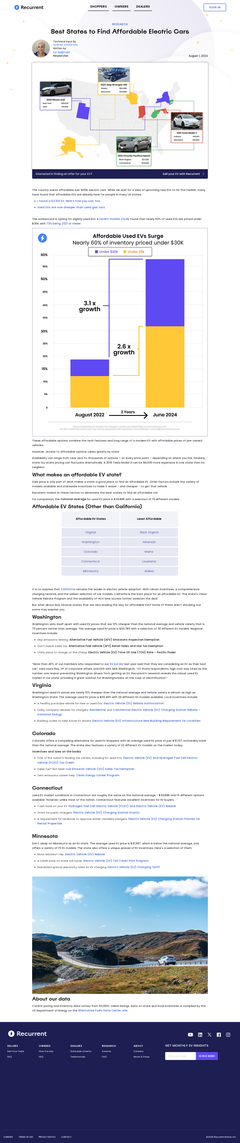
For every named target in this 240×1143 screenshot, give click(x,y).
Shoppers (98, 6)
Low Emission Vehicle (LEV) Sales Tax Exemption (100, 769)
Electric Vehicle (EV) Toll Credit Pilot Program (116, 861)
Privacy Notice (47, 1136)
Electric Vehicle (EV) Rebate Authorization (134, 703)
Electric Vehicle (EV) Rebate (85, 854)
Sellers (12, 1046)
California (68, 589)
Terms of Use (26, 1136)
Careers (138, 1051)
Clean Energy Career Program (98, 775)
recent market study (114, 219)
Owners (122, 6)
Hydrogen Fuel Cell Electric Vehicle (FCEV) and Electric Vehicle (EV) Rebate (122, 806)
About (138, 1046)
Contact (66, 1136)
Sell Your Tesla (15, 1051)
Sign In (214, 7)
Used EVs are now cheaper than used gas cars (71, 207)
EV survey (117, 664)
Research (120, 24)
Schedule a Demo (81, 1051)
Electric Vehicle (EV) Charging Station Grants (106, 812)
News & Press (142, 1056)
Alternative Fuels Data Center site (103, 1010)
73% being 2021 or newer (63, 223)
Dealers (143, 6)
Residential (98, 710)
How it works (46, 1051)
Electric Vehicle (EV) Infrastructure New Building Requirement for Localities (146, 721)
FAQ (9, 1056)
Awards (106, 1051)
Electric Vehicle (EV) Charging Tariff (134, 867)
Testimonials (77, 1056)
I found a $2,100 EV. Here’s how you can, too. (69, 201)
